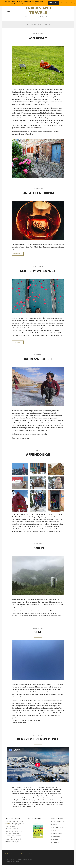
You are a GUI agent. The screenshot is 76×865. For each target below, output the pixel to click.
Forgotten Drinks (38, 193)
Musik (54, 824)
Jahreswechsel (38, 359)
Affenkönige (38, 455)
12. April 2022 (38, 33)
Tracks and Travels (38, 10)
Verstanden (53, 2)
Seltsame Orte (56, 833)
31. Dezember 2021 (38, 355)
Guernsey (38, 38)
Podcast (55, 830)
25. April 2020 (38, 628)
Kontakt (33, 854)
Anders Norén (15, 861)
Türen (38, 548)
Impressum (16, 854)
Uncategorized (56, 839)
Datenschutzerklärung (68, 3)
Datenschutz (24, 854)
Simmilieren (56, 836)
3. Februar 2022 (38, 189)
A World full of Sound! (58, 821)
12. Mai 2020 (38, 450)
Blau (38, 632)
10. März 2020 (38, 735)
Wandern (55, 842)
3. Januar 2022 (38, 266)
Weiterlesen (18, 254)
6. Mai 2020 (38, 543)
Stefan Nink (8, 823)
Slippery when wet (38, 271)
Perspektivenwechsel (38, 739)
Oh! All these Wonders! (58, 827)
